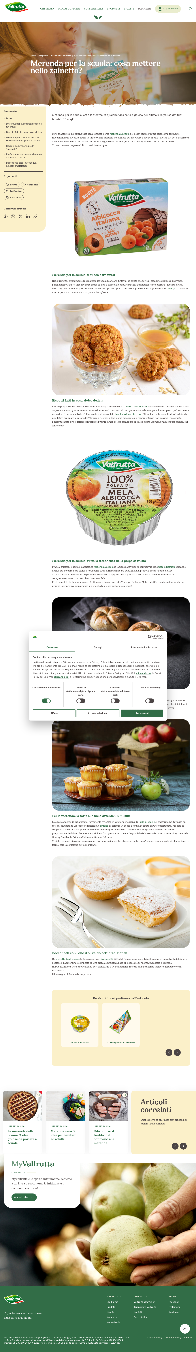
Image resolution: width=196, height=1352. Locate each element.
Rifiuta (54, 713)
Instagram (174, 1307)
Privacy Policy (173, 1337)
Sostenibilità (93, 8)
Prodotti (111, 1307)
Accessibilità (140, 1317)
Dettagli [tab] (98, 647)
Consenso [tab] (52, 647)
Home (33, 56)
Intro (9, 118)
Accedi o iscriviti (24, 1197)
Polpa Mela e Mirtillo (146, 582)
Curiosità (16, 197)
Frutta (13, 184)
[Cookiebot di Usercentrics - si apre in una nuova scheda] (150, 637)
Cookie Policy (154, 1337)
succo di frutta (157, 284)
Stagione (32, 184)
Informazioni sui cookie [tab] (143, 647)
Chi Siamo (112, 1302)
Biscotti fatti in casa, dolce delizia (24, 132)
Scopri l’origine (69, 8)
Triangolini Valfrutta (145, 1307)
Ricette (129, 8)
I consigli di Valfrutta (61, 56)
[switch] (80, 700)
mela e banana (151, 574)
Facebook (174, 1302)
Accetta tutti (142, 713)
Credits (188, 1337)
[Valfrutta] (16, 7)
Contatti (138, 1312)
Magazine (144, 8)
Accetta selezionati (98, 713)
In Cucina (16, 191)
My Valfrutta (113, 1322)
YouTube (174, 1312)
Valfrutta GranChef (144, 1302)
